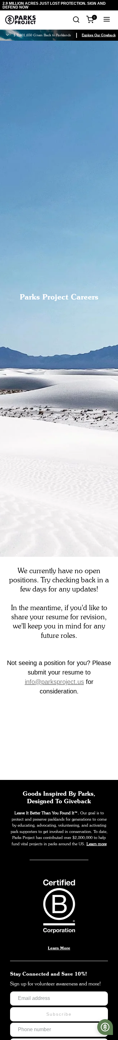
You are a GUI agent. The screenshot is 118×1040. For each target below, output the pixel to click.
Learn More (59, 947)
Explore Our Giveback (98, 35)
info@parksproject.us (54, 681)
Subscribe (58, 1014)
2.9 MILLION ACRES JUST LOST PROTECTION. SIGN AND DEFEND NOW (54, 5)
